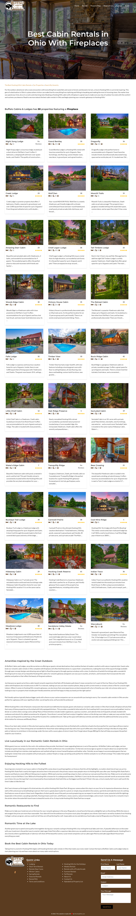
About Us (67, 876)
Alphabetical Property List (73, 881)
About (127, 6)
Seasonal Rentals (35, 876)
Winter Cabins (34, 871)
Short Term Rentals (36, 866)
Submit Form (107, 907)
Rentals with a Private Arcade (74, 869)
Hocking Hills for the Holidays (75, 864)
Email (103, 873)
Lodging (32, 864)
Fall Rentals (68, 874)
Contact (119, 6)
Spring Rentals (34, 874)
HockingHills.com (80, 914)
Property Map (96, 6)
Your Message (106, 891)
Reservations (108, 6)
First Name (105, 864)
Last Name (120, 864)
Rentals (85, 6)
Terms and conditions (37, 881)
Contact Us (68, 879)
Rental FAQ (33, 879)
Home (77, 6)
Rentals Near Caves (36, 869)
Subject (103, 882)
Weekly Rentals (69, 866)
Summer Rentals (70, 871)
